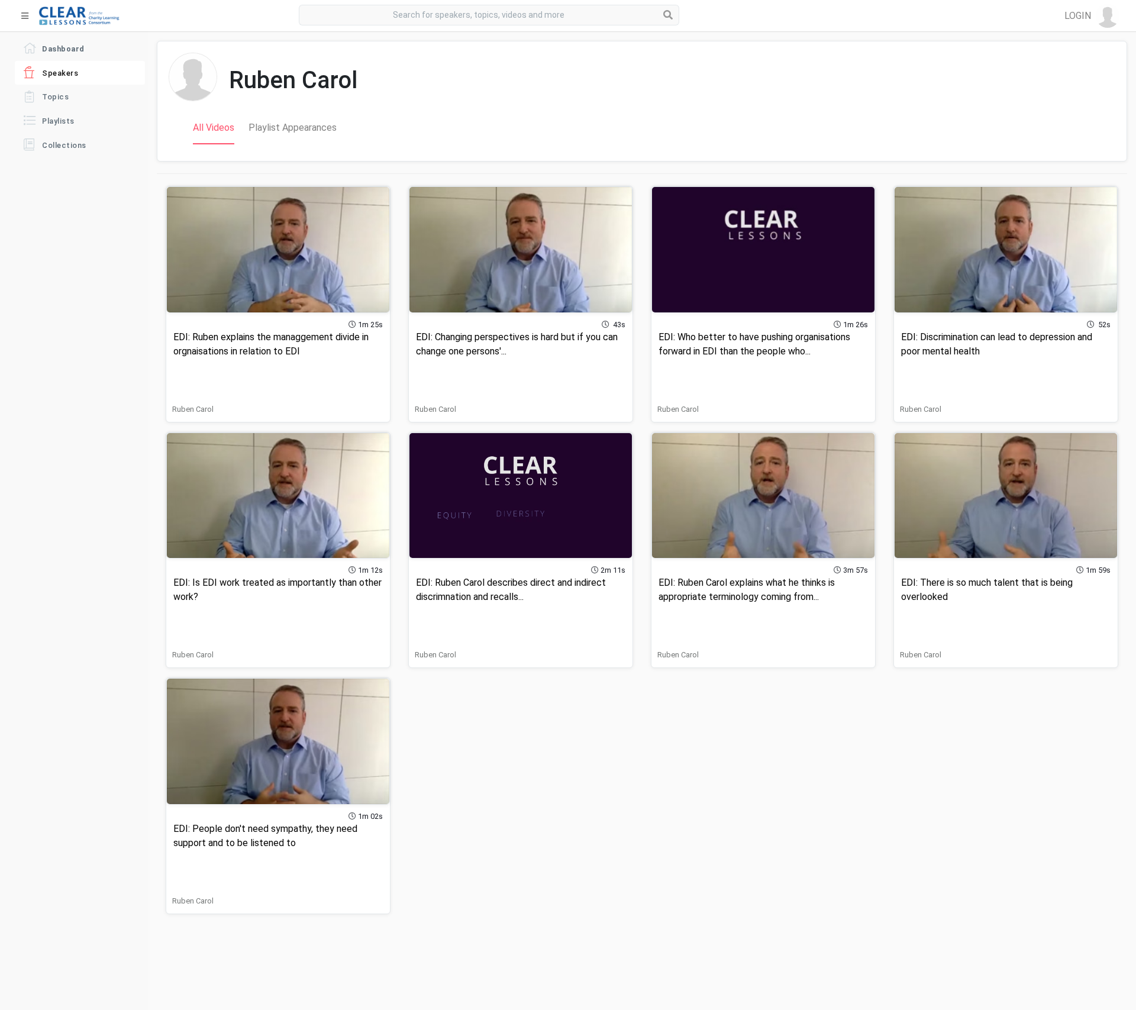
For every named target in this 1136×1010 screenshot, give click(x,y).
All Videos (213, 127)
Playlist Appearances (292, 127)
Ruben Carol (193, 409)
